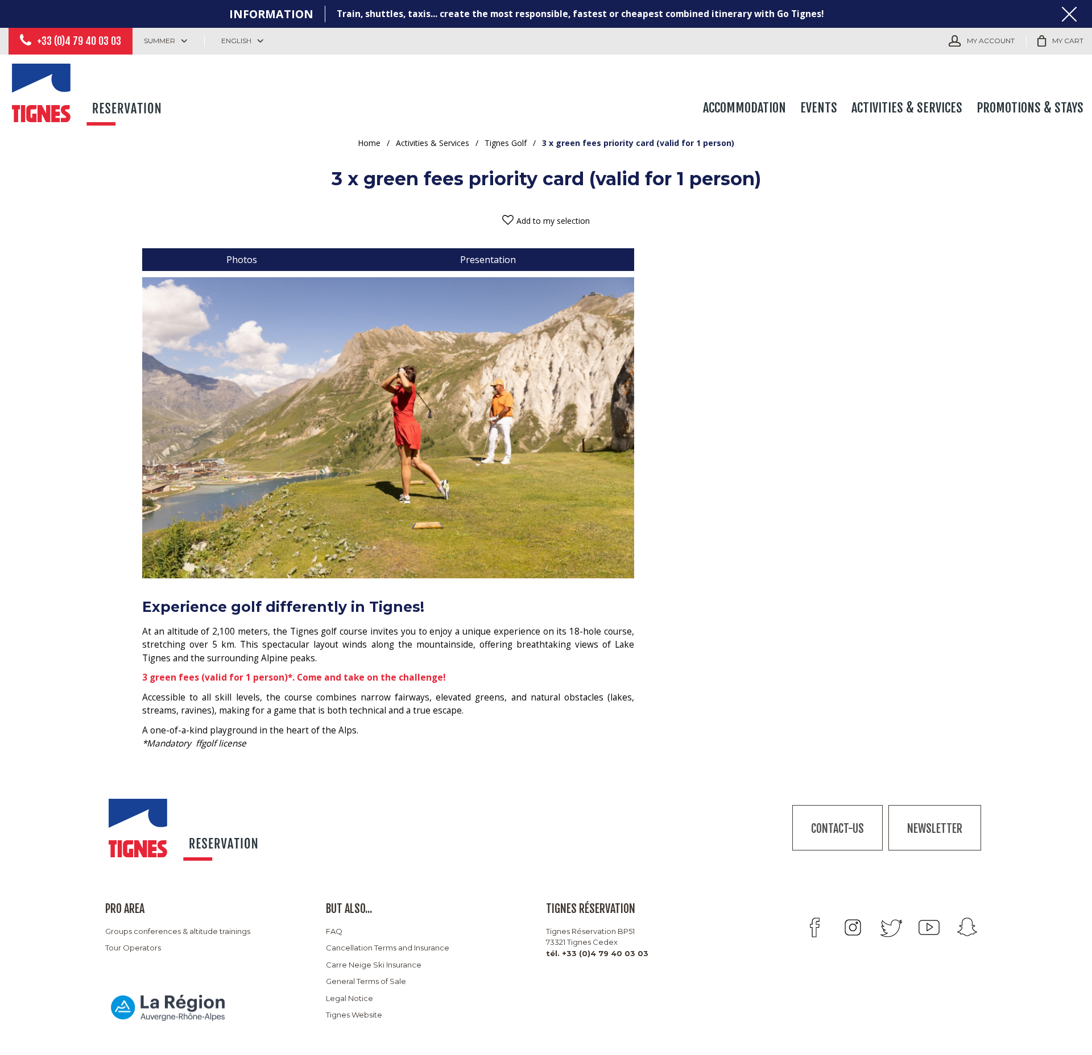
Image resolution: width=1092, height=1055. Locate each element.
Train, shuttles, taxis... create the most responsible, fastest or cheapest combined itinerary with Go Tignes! (580, 14)
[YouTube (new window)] (929, 927)
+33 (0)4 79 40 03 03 (79, 41)
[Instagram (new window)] (852, 927)
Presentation (488, 259)
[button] (1060, 41)
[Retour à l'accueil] (88, 92)
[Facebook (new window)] (814, 927)
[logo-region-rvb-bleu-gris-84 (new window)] (168, 1007)
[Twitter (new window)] (890, 927)
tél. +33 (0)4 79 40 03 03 (597, 953)
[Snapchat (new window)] (967, 927)
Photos (241, 259)
